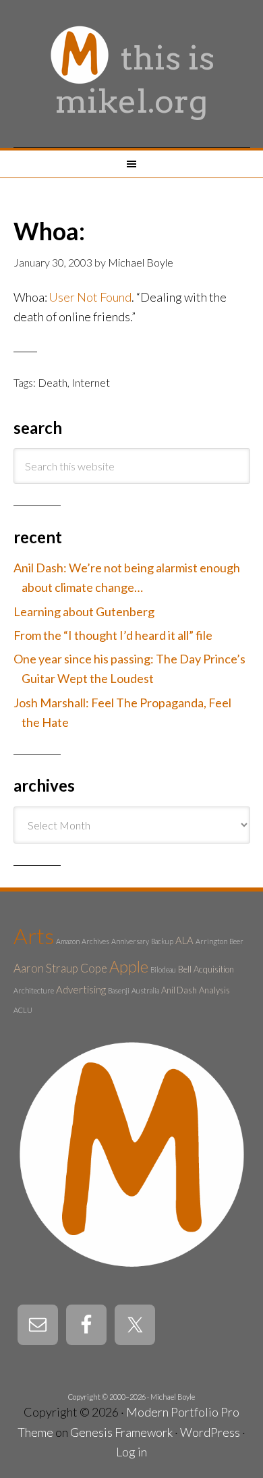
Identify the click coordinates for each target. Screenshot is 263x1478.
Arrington (211, 941)
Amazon (68, 941)
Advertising (81, 989)
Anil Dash (179, 990)
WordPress (210, 1432)
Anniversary (130, 941)
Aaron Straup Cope (60, 968)
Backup (162, 941)
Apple (128, 966)
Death (52, 382)
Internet (90, 382)
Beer (236, 941)
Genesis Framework (121, 1432)
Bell (185, 969)
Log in (131, 1451)
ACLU (22, 1010)
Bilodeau (163, 969)
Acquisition (214, 969)
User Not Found (90, 297)
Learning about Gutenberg (83, 611)
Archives (95, 941)
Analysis (214, 990)
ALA (184, 940)
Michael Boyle (172, 1396)
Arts (33, 936)
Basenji (118, 990)
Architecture (33, 990)
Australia (145, 990)
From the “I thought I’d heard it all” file (112, 635)
